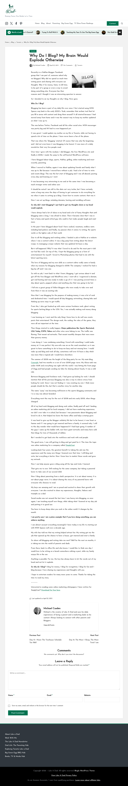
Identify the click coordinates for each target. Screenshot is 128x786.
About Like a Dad (12, 734)
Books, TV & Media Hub (15, 756)
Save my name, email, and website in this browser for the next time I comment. (37, 705)
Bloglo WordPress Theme (84, 771)
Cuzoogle (34, 363)
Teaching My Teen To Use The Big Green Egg (69, 32)
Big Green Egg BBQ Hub (15, 753)
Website (87, 695)
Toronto (33, 51)
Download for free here (50, 590)
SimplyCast (70, 445)
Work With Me (11, 738)
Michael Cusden (52, 608)
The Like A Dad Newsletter (16, 742)
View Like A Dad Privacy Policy (64, 775)
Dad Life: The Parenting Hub (16, 745)
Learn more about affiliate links (87, 780)
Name (11, 695)
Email (49, 695)
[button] (112, 23)
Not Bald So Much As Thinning (105, 32)
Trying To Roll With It (36, 32)
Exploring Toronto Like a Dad (17, 749)
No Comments (67, 65)
